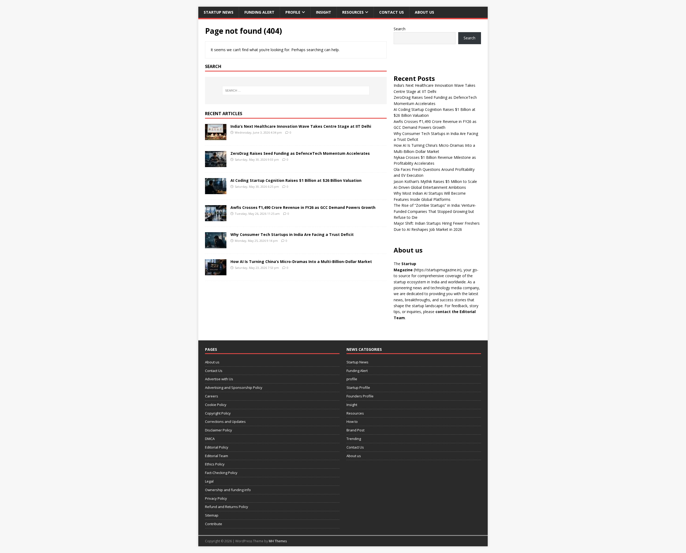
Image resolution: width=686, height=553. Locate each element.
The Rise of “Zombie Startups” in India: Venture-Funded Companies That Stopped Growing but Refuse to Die (435, 211)
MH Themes (278, 541)
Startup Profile (358, 387)
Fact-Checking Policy (221, 472)
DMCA (210, 438)
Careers (211, 396)
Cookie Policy (215, 404)
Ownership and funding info (228, 489)
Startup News (218, 12)
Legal (209, 481)
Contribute (213, 523)
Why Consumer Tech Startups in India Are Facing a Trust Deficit (292, 234)
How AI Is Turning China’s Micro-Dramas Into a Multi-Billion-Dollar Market (301, 261)
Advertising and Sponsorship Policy (233, 387)
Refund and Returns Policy (226, 506)
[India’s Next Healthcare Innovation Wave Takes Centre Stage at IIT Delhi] (215, 136)
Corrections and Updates (225, 421)
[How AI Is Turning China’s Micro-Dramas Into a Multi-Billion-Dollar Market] (215, 271)
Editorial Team (216, 455)
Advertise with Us (219, 379)
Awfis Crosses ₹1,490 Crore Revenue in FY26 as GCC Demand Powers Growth (302, 207)
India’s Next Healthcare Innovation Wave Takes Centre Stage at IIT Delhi (300, 126)
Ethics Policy (215, 464)
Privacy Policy (216, 498)
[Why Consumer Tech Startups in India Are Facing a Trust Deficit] (215, 244)
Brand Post (355, 430)
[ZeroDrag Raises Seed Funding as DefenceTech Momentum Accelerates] (215, 163)
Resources (353, 12)
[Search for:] (296, 90)
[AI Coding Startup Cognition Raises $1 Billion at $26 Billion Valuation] (215, 190)
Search (399, 28)
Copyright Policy (218, 413)
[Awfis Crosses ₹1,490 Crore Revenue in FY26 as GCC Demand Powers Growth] (215, 217)
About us (424, 12)
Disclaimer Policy (218, 430)
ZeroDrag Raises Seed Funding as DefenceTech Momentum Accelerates (300, 153)
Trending (353, 438)
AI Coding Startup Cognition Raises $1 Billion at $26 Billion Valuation (295, 180)
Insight (323, 12)
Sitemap (211, 515)
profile (292, 12)
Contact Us (391, 12)
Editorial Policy (216, 447)
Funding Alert (259, 12)
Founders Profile (360, 396)
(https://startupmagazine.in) (437, 269)
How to (352, 421)
